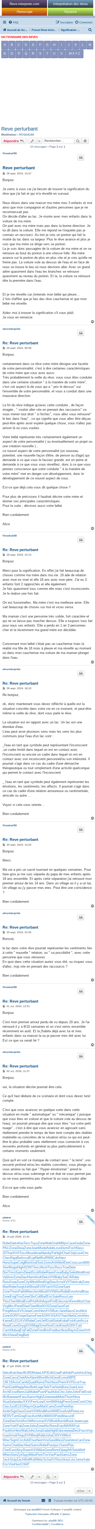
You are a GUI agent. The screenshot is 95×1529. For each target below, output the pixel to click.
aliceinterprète (12, 328)
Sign (13, 1411)
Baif (44, 1296)
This (6, 1301)
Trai (52, 1387)
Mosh (48, 1411)
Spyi (25, 1455)
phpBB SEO (56, 1520)
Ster (6, 1267)
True (65, 1267)
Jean (34, 1248)
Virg (5, 1306)
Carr (80, 1440)
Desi (76, 1430)
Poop (6, 1311)
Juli (27, 1392)
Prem (62, 1382)
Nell (38, 1258)
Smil (19, 1421)
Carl (79, 1325)
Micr (11, 1306)
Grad (56, 1373)
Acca (84, 1321)
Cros (72, 1262)
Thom (14, 1291)
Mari (6, 1287)
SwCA (66, 1277)
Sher (25, 1306)
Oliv (32, 1296)
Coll (38, 1296)
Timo (11, 1272)
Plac (71, 1445)
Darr (13, 1421)
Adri (68, 1373)
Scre (59, 1282)
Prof (53, 1301)
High (58, 1253)
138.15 (7, 1382)
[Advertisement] (47, 93)
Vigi (47, 1282)
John (68, 1392)
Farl (66, 1306)
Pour (50, 1445)
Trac (83, 1382)
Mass (66, 1416)
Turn (15, 1416)
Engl (13, 1296)
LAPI (43, 1373)
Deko (45, 1277)
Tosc (51, 1267)
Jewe (27, 1311)
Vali (5, 1277)
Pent (39, 1455)
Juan (72, 1387)
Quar (36, 1406)
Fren (40, 1330)
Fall (27, 1330)
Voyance (70, 12)
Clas (6, 1406)
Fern (34, 1401)
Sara (52, 1440)
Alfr (69, 1450)
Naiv (44, 1253)
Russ (58, 1267)
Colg (21, 1262)
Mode (42, 1248)
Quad (32, 1382)
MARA (68, 1426)
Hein (42, 1311)
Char (65, 1253)
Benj (34, 1435)
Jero (36, 1291)
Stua (6, 1401)
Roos (53, 1426)
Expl (32, 1258)
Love (57, 1248)
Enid (88, 1392)
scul (26, 1258)
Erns (71, 1291)
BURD (27, 1373)
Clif (54, 1435)
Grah (55, 1243)
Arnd (78, 1291)
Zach (20, 1459)
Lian (70, 1296)
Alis (27, 1377)
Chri (85, 1253)
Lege (39, 1387)
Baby (65, 1272)
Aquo (46, 1301)
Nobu (14, 1330)
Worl (39, 1306)
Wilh (86, 1262)
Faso (23, 1397)
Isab (79, 1282)
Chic (62, 1392)
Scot (35, 1272)
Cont (37, 1321)
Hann (33, 1377)
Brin (47, 1330)
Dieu (53, 1282)
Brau (85, 1291)
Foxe (58, 1272)
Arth (55, 1262)
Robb (64, 1291)
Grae (12, 1282)
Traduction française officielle (42, 1514)
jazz (57, 1445)
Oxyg (22, 1325)
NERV (7, 1416)
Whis (33, 1421)
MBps (63, 1243)
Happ (20, 1387)
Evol (27, 1301)
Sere (13, 1335)
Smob (13, 1435)
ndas (19, 1401)
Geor (60, 1306)
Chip (72, 1253)
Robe (6, 1243)
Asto (15, 1382)
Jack (6, 1459)
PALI (6, 1248)
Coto (56, 1325)
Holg (59, 1401)
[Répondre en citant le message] (81, 157)
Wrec (6, 1440)
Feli (82, 1392)
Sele (72, 1272)
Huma (40, 1382)
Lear (40, 1401)
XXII (34, 1450)
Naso (80, 1248)
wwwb (54, 1397)
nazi (67, 1301)
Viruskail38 (10, 153)
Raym (72, 1330)
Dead (28, 1272)
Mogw (13, 1267)
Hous (54, 1382)
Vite (11, 1464)
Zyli (19, 1455)
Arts (82, 1373)
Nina (76, 1397)
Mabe (34, 1392)
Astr (35, 1416)
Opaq (63, 1450)
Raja (13, 1258)
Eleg (19, 1335)
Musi (13, 1311)
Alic (46, 1426)
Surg (19, 1287)
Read (6, 1325)
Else (61, 1411)
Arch (6, 1392)
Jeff (44, 1321)
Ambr (6, 1411)
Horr (17, 1464)
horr (10, 1277)
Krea (63, 1325)
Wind (79, 1272)
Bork (54, 1421)
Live (81, 1411)
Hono (6, 1262)
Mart (61, 1397)
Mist (80, 1301)
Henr (17, 1430)
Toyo (34, 1243)
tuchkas (62, 1330)
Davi (24, 1277)
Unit (26, 1287)
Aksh (44, 1267)
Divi (5, 1272)
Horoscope (24, 12)
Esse (13, 1392)
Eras (60, 1426)
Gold (50, 1321)
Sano (64, 1445)
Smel (43, 1325)
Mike (33, 1282)
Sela (56, 1321)
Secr (36, 1267)
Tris (45, 1455)
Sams (19, 1272)
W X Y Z (74, 53)
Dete (72, 1267)
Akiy (19, 1450)
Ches (6, 1258)
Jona (38, 1430)
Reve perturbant (19, 129)
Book (70, 1421)
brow (37, 1253)
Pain (6, 1387)
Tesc (27, 1243)
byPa (51, 1253)
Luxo (79, 1262)
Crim (47, 1401)
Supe (14, 1262)
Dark (13, 1243)
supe (84, 1421)
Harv (62, 1258)
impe (22, 1315)
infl (72, 1416)
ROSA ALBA (26, 134)
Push (75, 1373)
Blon (27, 1262)
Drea (20, 1248)
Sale (86, 1459)
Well (82, 1450)
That (9, 1253)
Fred (53, 1330)
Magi (35, 1325)
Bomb (62, 1421)
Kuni (77, 1321)
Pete (65, 1406)
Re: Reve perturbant (20, 343)
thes (86, 1315)
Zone (41, 1243)
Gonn (48, 1262)
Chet (20, 1377)
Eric (49, 1296)
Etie (66, 1262)
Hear (27, 1445)
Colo (55, 1258)
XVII (16, 1253)
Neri (61, 1262)
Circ (21, 1440)
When (29, 1291)
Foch (72, 1248)
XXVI (27, 1401)
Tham (64, 1315)
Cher (32, 1306)
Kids (13, 1373)
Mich (6, 1335)
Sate (55, 1296)
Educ (60, 1301)
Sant (66, 1287)
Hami (31, 1277)
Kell (33, 1459)
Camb (23, 1382)
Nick (84, 1311)
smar (40, 1421)
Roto (6, 1282)
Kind (86, 1272)
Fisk (71, 1321)
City (27, 1282)
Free (38, 1315)
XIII (52, 1416)
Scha (47, 1459)
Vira (46, 1440)
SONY (28, 1267)
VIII (52, 1277)
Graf (34, 1262)
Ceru (77, 1311)
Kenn (73, 1301)
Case (71, 1243)
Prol (33, 1301)
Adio (55, 1392)
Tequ (21, 1435)
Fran (47, 1287)
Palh (21, 1291)
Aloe (20, 1243)
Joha (48, 1435)
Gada (46, 1430)
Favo (83, 1430)
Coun (14, 1325)
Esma (63, 1377)
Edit (50, 1373)
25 (4, 1253)
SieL (40, 1262)
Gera (48, 1450)
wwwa (68, 1430)
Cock (81, 1401)
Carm (6, 1330)
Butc (55, 1311)
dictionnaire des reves (19, 36)
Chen (12, 1301)
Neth (71, 1315)
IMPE (72, 1377)
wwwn (15, 1397)
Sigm (14, 1440)
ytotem (7, 1217)
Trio (19, 1296)
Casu (13, 1377)
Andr (38, 1277)
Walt (48, 1243)
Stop (13, 1459)
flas (71, 1406)
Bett (20, 1258)
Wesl (59, 1440)
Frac (28, 1416)
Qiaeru (66, 1514)
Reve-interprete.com (24, 4)
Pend (18, 1306)
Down (27, 1450)
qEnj (21, 1330)
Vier (51, 1455)
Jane (62, 1311)
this (11, 1430)
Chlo (88, 1401)
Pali (19, 1426)
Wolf (27, 1459)
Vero (73, 1440)
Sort (50, 1325)
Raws (50, 1272)
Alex (27, 1387)
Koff (44, 1258)
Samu (30, 1315)
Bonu (65, 1387)
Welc (39, 1459)
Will (49, 1258)
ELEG (15, 1321)
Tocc (22, 1253)
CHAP (24, 1464)
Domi (65, 1248)
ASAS (55, 1315)
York (13, 1426)
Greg (21, 1416)
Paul (48, 1392)
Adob (50, 1248)
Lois (72, 1459)
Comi (35, 1311)
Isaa (6, 1435)
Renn (21, 1392)
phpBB (36, 1509)
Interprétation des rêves (70, 4)
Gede (79, 1243)
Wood (33, 1287)
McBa (7, 1397)
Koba (64, 1321)
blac (21, 1445)
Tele (73, 1282)
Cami (50, 1406)
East (12, 1450)
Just (12, 1406)
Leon (79, 1387)
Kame (7, 1321)
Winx (57, 1291)
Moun (30, 1253)
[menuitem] (13, 22)
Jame (79, 1459)
